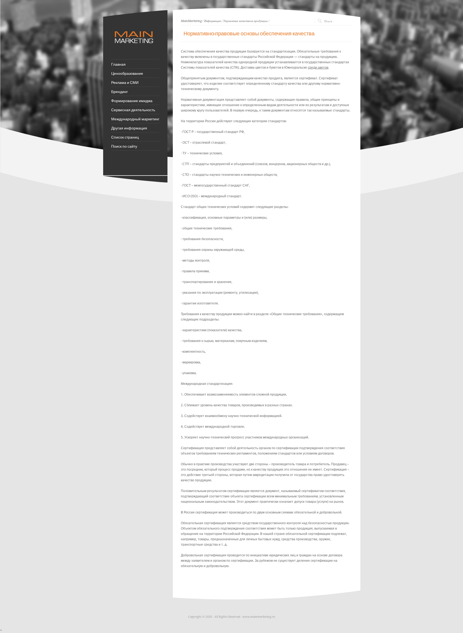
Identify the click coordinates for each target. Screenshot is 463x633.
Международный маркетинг (135, 119)
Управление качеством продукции (245, 21)
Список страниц (125, 137)
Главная (118, 64)
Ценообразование (127, 73)
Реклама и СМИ (125, 82)
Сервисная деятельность (133, 109)
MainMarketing (191, 21)
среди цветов (318, 67)
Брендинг (119, 91)
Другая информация (129, 128)
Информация (212, 21)
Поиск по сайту (124, 146)
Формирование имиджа (131, 100)
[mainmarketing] (134, 46)
